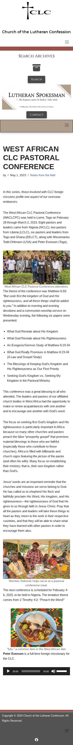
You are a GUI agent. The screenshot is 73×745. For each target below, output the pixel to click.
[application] (36, 671)
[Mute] (53, 671)
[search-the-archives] (36, 70)
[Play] (8, 671)
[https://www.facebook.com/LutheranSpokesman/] (36, 740)
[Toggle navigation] (67, 42)
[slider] (62, 670)
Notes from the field (42, 175)
